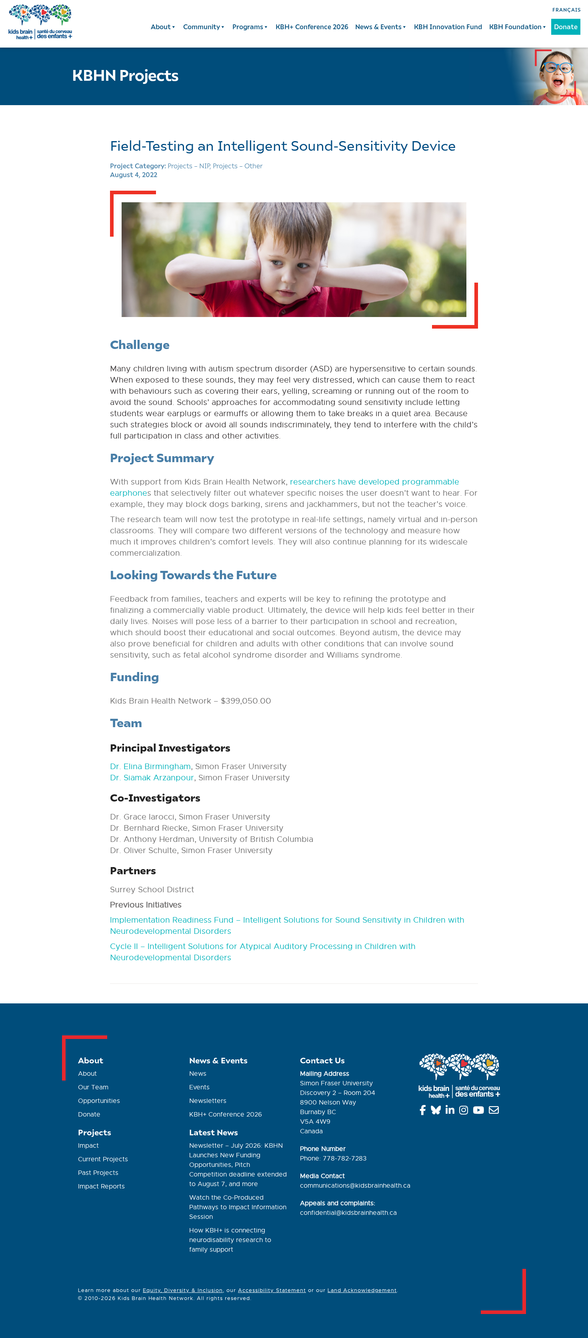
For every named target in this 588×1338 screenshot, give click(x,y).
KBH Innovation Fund (448, 26)
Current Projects (103, 1159)
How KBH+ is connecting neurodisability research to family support (230, 1240)
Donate (566, 26)
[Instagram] (465, 1112)
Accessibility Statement (272, 1290)
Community (201, 26)
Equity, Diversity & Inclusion (183, 1290)
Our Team (93, 1087)
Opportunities (99, 1101)
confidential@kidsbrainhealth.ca (348, 1213)
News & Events (378, 26)
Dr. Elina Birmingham (150, 767)
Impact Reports (101, 1186)
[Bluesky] (437, 1112)
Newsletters (207, 1101)
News (197, 1074)
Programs (247, 26)
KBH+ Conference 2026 (312, 26)
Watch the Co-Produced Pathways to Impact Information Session (237, 1207)
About (161, 26)
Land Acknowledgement (362, 1290)
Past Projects (98, 1173)
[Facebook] (424, 1112)
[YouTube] (480, 1112)
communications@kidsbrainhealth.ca (355, 1186)
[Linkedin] (451, 1112)
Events (199, 1087)
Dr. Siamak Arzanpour (152, 778)
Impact (88, 1146)
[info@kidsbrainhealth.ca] (495, 1112)
